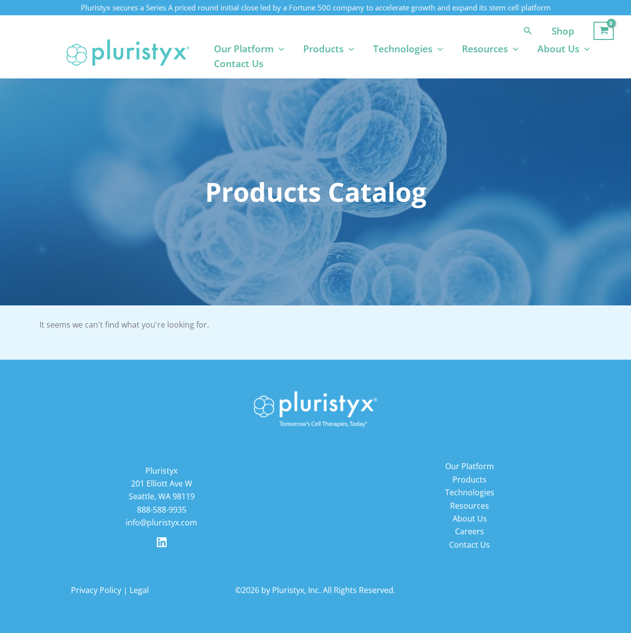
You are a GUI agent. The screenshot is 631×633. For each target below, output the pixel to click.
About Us (558, 48)
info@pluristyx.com (161, 522)
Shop (563, 30)
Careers (469, 531)
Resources (485, 48)
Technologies (402, 48)
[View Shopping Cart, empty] (604, 31)
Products (323, 48)
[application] (279, 48)
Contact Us (238, 63)
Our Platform (244, 48)
